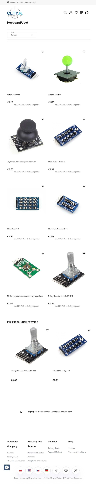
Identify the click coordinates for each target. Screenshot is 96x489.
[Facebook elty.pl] (56, 470)
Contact (10, 453)
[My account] (70, 12)
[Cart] (87, 12)
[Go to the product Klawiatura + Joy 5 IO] (67, 136)
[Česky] (38, 470)
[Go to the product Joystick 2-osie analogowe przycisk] (26, 136)
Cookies (71, 448)
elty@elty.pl (31, 2)
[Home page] (15, 12)
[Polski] (20, 470)
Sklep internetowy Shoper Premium (27, 478)
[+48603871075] (7, 467)
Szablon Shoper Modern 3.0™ (55, 478)
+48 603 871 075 (16, 2)
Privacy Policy (12, 457)
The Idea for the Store (16, 461)
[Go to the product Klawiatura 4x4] (26, 203)
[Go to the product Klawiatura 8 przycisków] (67, 203)
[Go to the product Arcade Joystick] (67, 69)
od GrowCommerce (74, 478)
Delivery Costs (53, 448)
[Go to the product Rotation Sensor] (26, 69)
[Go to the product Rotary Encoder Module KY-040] (67, 270)
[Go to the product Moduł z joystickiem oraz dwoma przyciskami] (26, 270)
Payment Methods (55, 452)
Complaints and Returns (37, 461)
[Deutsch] (47, 470)
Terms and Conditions (77, 452)
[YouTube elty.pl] (66, 470)
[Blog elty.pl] (76, 470)
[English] (29, 470)
